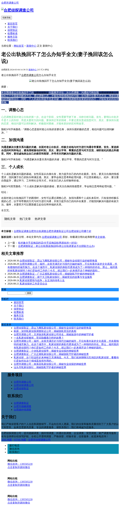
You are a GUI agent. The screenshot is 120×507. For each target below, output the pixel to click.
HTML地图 (20, 439)
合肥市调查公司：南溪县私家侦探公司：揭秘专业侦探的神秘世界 (50, 364)
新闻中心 (31, 45)
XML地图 (6, 439)
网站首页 (19, 45)
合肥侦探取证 (41, 92)
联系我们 (13, 40)
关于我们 (13, 27)
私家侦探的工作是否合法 (33, 283)
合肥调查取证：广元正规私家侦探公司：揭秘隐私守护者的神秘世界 (57, 273)
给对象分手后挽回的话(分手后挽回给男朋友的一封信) (47, 242)
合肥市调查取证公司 (57, 231)
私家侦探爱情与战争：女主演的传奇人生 (42, 280)
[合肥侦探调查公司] (17, 10)
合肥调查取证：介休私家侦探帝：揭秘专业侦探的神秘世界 (46, 351)
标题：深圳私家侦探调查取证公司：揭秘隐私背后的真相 (45, 331)
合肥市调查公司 (10, 2)
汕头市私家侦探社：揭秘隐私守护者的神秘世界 (40, 367)
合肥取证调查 (21, 231)
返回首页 (13, 23)
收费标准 (13, 33)
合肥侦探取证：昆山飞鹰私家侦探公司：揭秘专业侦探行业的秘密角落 (58, 260)
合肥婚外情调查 (22, 409)
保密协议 (13, 30)
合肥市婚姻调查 (22, 406)
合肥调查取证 (21, 403)
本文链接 (100, 237)
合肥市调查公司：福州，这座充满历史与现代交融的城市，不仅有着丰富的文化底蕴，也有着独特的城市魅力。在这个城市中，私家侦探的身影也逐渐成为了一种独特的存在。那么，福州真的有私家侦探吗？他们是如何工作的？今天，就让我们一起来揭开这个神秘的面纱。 (63, 267)
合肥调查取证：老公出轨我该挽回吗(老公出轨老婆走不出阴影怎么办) (56, 246)
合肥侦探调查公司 (109, 92)
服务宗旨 (13, 36)
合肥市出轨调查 (37, 231)
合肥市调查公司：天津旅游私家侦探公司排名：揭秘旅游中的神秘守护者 (54, 334)
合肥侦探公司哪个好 (80, 231)
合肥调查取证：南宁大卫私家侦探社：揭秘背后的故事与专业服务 (55, 277)
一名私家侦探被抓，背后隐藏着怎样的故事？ (39, 337)
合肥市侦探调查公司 (39, 439)
